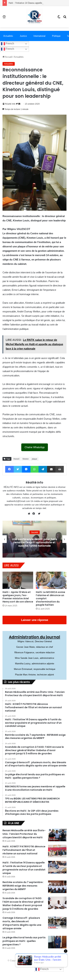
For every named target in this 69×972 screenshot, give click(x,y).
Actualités (8, 36)
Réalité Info (10, 104)
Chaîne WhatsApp (35, 447)
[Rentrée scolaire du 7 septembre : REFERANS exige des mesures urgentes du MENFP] (57, 886)
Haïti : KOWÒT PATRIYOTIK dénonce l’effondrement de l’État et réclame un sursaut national (24, 850)
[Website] (30, 514)
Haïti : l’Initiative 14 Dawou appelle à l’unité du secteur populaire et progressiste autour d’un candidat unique (24, 868)
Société (34, 532)
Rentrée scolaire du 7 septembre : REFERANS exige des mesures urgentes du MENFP (23, 885)
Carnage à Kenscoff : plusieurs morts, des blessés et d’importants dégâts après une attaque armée (22, 923)
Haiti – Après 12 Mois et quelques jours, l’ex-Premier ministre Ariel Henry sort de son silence (18, 596)
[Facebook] (34, 514)
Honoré (16, 459)
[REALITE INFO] (34, 16)
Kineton (26, 459)
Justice (23, 36)
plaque (34, 459)
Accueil (8, 57)
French (9, 43)
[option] (34, 539)
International (39, 36)
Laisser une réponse (34, 620)
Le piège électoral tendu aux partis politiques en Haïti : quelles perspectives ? (24, 941)
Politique (56, 36)
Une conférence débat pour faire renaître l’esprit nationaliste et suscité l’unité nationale (34, 542)
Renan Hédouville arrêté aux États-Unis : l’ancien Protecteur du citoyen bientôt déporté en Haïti (24, 834)
